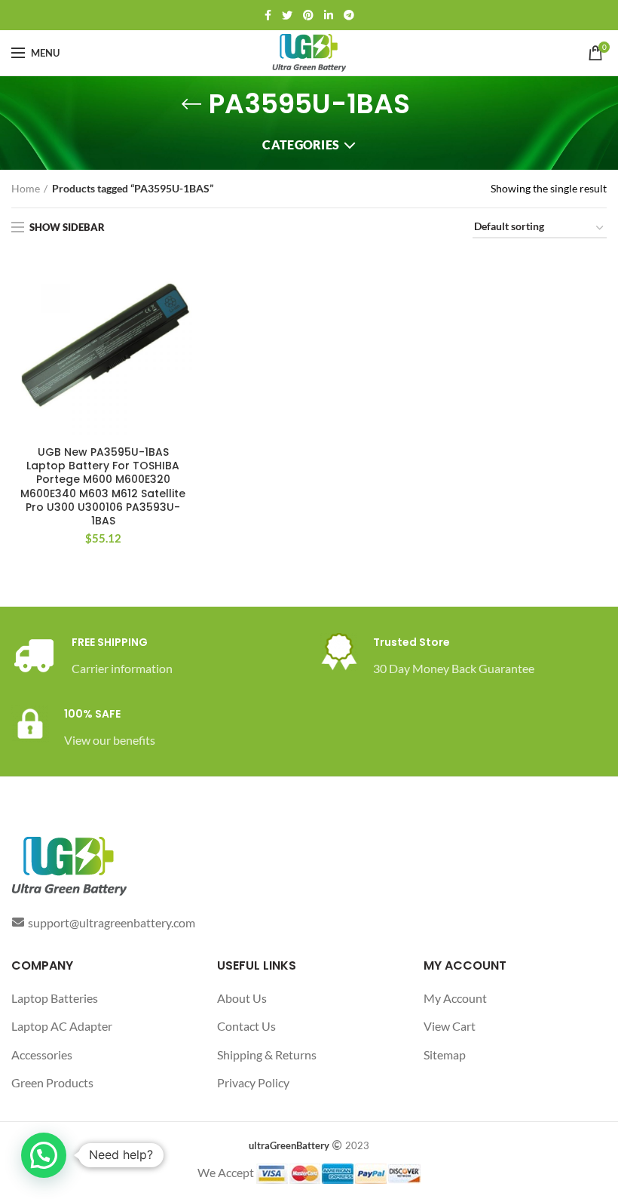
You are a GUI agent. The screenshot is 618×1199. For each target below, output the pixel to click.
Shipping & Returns (267, 1054)
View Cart (450, 1026)
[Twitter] (287, 15)
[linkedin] (328, 15)
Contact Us (246, 1026)
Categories (300, 144)
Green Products (52, 1082)
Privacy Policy (253, 1082)
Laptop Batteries (54, 998)
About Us (242, 998)
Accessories (41, 1054)
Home (25, 188)
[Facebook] (268, 15)
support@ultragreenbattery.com (111, 922)
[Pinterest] (308, 15)
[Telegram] (348, 15)
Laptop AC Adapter (61, 1026)
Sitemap (445, 1054)
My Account (455, 998)
